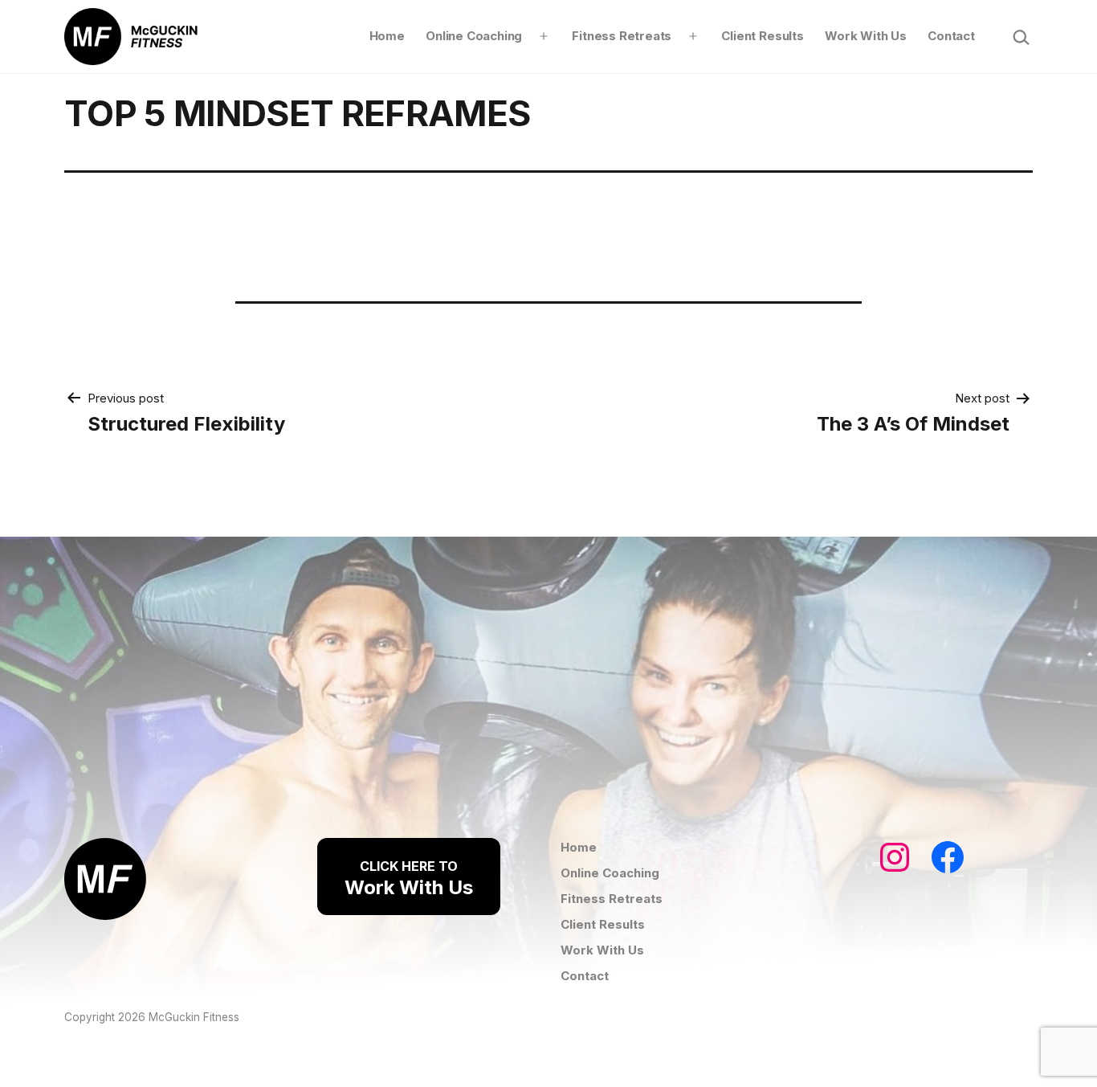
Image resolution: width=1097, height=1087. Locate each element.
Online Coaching (474, 35)
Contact (951, 35)
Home (387, 35)
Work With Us (866, 35)
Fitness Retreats (621, 35)
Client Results (762, 35)
